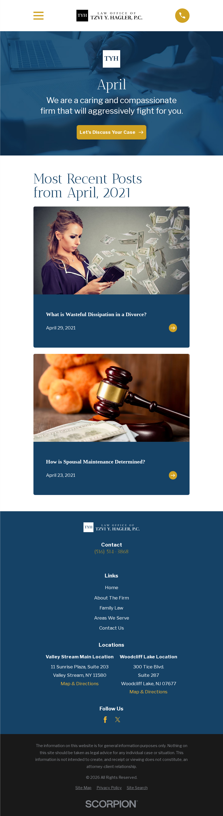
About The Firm (111, 598)
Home (111, 587)
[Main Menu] (38, 16)
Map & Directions (80, 683)
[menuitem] (83, 787)
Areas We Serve (111, 618)
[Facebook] (105, 719)
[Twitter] (117, 719)
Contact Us (111, 628)
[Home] (109, 15)
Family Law (111, 608)
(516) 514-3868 (111, 551)
